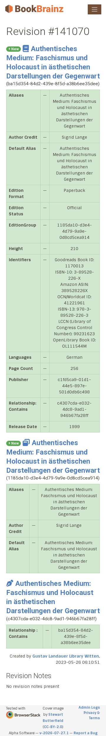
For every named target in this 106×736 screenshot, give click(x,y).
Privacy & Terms (92, 715)
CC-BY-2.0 (53, 727)
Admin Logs (89, 707)
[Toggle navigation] (94, 9)
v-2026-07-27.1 (54, 733)
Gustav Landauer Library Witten (65, 656)
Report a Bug (85, 733)
